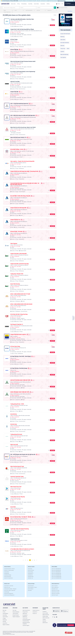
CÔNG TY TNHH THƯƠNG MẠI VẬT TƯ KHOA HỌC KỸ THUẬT (21, 139)
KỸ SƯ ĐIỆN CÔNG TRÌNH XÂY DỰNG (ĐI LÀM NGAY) (22, 549)
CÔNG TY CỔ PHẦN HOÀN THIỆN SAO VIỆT (18, 477)
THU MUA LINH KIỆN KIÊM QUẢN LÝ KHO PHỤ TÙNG (22, 19)
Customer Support (26, 625)
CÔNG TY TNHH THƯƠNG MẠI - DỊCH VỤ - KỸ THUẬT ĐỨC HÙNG (22, 151)
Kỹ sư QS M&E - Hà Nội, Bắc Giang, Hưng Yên (20, 195)
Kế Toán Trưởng (13, 39)
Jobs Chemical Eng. (7, 576)
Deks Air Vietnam (13, 40)
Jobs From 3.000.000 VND (56, 568)
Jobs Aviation (6, 571)
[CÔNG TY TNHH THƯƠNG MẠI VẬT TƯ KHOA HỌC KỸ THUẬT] (7, 139)
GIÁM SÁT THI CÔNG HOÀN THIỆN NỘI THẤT (20, 380)
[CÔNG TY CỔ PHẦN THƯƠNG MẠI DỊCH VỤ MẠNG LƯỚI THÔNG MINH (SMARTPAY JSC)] (7, 31)
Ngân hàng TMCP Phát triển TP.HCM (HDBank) (19, 456)
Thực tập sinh (63, 57)
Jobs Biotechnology (7, 574)
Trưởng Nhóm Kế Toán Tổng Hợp (17, 496)
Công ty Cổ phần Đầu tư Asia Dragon (17, 93)
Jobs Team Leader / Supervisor (9, 590)
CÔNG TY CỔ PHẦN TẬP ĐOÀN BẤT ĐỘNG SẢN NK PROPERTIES (22, 51)
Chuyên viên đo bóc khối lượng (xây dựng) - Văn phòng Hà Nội (24, 171)
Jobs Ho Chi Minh (31, 570)
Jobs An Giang (30, 571)
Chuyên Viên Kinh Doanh (65, 33)
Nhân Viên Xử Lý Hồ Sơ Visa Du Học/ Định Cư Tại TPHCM (23, 127)
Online (68, 48)
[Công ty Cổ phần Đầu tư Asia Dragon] (7, 93)
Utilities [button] (48, 3)
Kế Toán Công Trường (15, 346)
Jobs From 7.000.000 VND (56, 571)
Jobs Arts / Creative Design (9, 570)
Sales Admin (63, 39)
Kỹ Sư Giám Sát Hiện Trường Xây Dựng (19, 314)
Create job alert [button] (70, 625)
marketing (62, 36)
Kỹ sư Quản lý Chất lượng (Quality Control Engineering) (22, 71)
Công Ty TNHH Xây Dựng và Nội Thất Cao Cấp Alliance (20, 382)
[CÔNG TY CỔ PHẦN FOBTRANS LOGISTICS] (7, 163)
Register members (6, 624)
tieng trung (63, 48)
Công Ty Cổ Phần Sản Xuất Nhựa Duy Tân (18, 347)
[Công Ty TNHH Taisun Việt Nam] (7, 21)
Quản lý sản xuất (14, 444)
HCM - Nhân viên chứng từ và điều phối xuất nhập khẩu (22, 115)
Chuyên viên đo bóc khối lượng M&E (18, 207)
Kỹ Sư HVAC (13, 506)
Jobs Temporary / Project (32, 587)
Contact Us (35, 613)
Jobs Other (30, 590)
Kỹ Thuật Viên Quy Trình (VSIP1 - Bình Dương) (20, 356)
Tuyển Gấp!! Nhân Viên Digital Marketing (19, 528)
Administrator (45, 622)
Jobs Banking (6, 573)
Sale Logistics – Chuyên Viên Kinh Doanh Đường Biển (22, 161)
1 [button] (25, 560)
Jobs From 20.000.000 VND (56, 576)
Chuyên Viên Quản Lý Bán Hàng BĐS (18, 253)
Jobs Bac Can (30, 574)
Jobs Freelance (30, 588)
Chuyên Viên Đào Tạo (15, 219)
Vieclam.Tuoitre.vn (36, 610)
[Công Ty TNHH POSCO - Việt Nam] (7, 63)
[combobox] (11, 7)
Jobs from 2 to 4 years (55, 590)
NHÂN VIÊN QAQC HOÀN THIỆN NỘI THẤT (19, 392)
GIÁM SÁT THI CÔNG (15, 81)
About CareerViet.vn (26, 610)
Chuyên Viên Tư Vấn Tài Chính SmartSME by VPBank (22, 29)
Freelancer (45, 611)
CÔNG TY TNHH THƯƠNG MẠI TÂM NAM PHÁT (18, 467)
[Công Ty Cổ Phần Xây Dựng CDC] (7, 316)
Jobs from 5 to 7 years (55, 591)
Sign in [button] (59, 3)
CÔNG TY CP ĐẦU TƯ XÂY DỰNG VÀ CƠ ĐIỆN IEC (19, 255)
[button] (73, 0)
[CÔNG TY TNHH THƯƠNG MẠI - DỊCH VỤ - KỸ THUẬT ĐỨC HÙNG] (7, 151)
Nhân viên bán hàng (64, 54)
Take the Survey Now (61, 0)
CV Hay (18, 3)
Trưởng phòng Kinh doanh (16, 434)
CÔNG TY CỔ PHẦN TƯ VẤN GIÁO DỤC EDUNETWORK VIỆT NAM (22, 128)
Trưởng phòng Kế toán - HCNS (17, 404)
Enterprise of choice (63, 7)
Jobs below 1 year (55, 588)
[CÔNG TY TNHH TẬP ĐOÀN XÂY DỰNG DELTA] (7, 173)
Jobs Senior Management (8, 593)
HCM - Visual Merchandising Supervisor (19, 103)
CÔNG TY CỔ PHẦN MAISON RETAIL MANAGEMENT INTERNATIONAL (23, 105)
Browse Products (16, 615)
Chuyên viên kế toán (14, 539)
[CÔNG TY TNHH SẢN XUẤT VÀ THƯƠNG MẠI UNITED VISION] (7, 83)
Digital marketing (46, 614)
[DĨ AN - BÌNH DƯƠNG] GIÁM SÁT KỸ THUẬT (20, 294)
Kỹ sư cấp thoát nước (65, 42)
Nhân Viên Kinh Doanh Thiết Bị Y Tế (18, 137)
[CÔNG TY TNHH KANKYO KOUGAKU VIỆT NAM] (7, 406)
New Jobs (4, 610)
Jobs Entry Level (7, 587)
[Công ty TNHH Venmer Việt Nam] (7, 245)
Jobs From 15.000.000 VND (56, 574)
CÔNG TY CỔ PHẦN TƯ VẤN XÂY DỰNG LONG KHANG (20, 415)
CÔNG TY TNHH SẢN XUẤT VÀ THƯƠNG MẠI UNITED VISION (21, 83)
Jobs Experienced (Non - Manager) (10, 588)
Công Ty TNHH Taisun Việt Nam (16, 20)
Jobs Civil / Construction (8, 577)
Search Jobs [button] (13, 3)
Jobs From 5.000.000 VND (56, 570)
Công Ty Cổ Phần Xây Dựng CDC (16, 315)
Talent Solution (15, 613)
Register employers (16, 616)
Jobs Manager (6, 591)
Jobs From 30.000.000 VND (56, 577)
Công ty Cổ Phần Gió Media (15, 488)
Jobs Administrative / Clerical (9, 568)
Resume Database (16, 611)
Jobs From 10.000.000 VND (56, 573)
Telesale (44, 619)
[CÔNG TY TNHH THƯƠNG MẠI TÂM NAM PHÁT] (7, 468)
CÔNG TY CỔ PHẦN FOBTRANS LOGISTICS (18, 162)
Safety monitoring (46, 617)
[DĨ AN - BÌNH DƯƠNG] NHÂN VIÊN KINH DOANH (21, 304)
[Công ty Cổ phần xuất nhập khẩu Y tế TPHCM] (7, 541)
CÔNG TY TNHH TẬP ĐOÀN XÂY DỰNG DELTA (18, 173)
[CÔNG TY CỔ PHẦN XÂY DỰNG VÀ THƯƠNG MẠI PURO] (7, 551)
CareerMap (30, 3)
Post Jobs (14, 610)
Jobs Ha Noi (30, 568)
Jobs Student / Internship (8, 585)
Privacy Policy (25, 611)
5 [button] (34, 560)
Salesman (62, 45)
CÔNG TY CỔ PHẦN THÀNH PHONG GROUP (18, 295)
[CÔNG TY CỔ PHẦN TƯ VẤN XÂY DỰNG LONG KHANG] (7, 416)
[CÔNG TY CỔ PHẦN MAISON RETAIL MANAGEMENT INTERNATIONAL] (7, 105)
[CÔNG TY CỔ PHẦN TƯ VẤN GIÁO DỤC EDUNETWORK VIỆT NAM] (7, 129)
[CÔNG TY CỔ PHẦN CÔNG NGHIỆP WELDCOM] (7, 519)
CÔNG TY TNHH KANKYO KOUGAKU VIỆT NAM (19, 405)
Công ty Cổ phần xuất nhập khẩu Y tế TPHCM (18, 540)
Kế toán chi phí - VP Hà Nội (16, 231)
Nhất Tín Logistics (13, 336)
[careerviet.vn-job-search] (56, 611)
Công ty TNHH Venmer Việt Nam (16, 244)
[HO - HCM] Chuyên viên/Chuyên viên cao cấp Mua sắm (22, 454)
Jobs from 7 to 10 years (56, 593)
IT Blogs (4, 618)
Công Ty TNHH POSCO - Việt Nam (16, 62)
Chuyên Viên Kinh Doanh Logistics (18, 334)
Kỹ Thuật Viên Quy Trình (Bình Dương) (18, 368)
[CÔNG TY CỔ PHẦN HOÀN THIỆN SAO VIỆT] (7, 478)
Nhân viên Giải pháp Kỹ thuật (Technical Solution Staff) (22, 61)
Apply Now (52, 25)
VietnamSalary (24, 3)
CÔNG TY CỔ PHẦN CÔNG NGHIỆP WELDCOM (18, 518)
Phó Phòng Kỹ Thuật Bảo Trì (16, 324)
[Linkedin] (54, 617)
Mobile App (5, 619)
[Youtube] (56, 617)
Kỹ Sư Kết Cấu (13, 414)
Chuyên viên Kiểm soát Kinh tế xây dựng (19, 263)
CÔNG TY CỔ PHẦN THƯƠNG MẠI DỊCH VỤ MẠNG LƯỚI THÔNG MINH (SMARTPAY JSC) (26, 30)
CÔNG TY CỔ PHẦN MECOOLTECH (16, 508)
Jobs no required (54, 585)
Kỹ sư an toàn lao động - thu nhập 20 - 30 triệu (20, 516)
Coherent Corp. (13, 358)
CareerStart (43, 3)
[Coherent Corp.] (7, 358)
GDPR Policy (25, 613)
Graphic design (45, 616)
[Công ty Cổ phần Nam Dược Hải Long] (7, 531)
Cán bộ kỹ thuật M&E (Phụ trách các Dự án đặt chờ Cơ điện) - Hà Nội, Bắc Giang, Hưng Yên (24, 184)
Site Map (4, 621)
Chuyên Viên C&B (14, 91)
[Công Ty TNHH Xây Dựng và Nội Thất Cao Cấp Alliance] (7, 382)
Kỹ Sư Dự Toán (13, 424)
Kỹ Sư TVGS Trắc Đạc (15, 284)
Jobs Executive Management (9, 594)
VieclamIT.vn (35, 611)
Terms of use (25, 617)
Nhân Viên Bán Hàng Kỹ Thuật (17, 466)
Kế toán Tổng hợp (14, 49)
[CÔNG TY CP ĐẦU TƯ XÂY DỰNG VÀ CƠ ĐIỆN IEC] (7, 255)
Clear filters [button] (70, 11)
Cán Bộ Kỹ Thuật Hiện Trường (16, 476)
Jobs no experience (55, 587)
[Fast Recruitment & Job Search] (5, 3)
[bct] (68, 632)
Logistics (62, 51)
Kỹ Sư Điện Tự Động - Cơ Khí (16, 149)
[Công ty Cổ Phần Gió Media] (7, 488)
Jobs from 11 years (55, 594)
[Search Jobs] (55, 7)
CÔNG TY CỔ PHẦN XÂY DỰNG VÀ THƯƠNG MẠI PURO (20, 550)
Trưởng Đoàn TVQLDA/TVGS (16, 273)
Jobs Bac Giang (30, 576)
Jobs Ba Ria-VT (30, 573)
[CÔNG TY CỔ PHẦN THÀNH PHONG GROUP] (7, 296)
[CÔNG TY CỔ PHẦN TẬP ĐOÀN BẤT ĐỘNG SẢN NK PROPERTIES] (7, 51)
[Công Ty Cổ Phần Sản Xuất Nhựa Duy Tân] (7, 348)
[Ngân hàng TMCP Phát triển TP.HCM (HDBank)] (7, 456)
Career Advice (36, 3)
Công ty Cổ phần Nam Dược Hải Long (17, 530)
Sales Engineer (13, 243)
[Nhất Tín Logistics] (7, 336)
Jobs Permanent (31, 585)
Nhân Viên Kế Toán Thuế (15, 486)
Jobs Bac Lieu (30, 577)
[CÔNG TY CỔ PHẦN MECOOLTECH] (7, 509)
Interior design (45, 613)
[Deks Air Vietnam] (7, 41)
